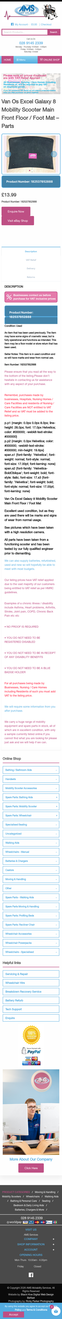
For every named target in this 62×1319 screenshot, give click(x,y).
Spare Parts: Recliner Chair (20, 924)
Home (7, 59)
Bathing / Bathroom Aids (18, 769)
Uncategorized (13, 833)
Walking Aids (12, 842)
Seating (46, 1200)
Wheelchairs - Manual (17, 851)
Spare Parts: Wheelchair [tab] (18, 815)
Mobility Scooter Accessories (21, 788)
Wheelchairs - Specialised (19, 951)
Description (31, 251)
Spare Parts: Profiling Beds (19, 915)
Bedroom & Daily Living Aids (29, 1205)
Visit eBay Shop (18, 220)
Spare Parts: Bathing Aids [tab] (19, 797)
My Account (21, 24)
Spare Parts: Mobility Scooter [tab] (21, 806)
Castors (9, 870)
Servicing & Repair (16, 974)
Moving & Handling (15, 879)
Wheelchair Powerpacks (18, 942)
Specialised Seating (16, 824)
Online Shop (51, 59)
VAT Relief (31, 260)
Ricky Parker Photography (40, 1301)
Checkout (46, 24)
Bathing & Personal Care (23, 1200)
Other (8, 888)
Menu (22, 59)
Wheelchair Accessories (18, 933)
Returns (31, 277)
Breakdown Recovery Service (23, 991)
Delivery (31, 268)
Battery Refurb (14, 1000)
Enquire (10, 1018)
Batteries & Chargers (16, 860)
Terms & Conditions (36, 1309)
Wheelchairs (33, 1196)
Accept (13, 1314)
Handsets (10, 779)
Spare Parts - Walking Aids (19, 897)
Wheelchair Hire (15, 982)
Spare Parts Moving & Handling (22, 906)
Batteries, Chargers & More (29, 1209)
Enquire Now (16, 211)
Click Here (31, 1168)
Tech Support (13, 1009)
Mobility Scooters (11, 1196)
